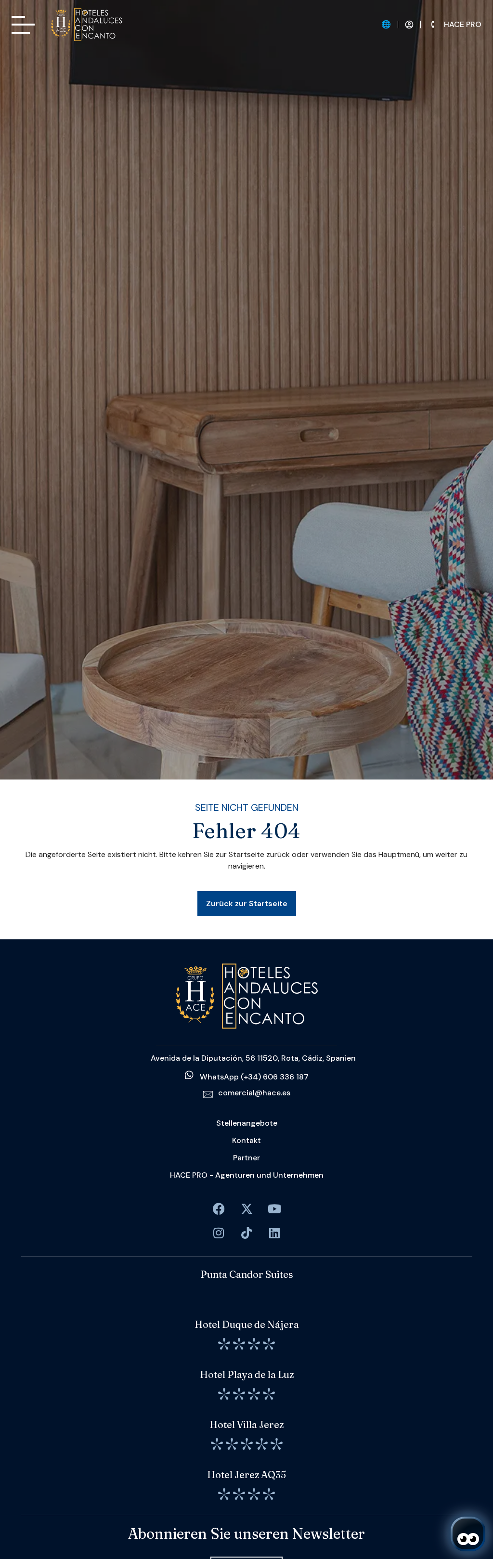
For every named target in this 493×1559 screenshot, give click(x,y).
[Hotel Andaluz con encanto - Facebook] (219, 1208)
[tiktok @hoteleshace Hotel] (246, 1233)
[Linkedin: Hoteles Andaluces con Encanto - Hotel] (274, 1233)
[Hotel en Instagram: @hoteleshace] (219, 1233)
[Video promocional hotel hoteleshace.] (274, 1208)
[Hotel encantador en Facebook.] (246, 1208)
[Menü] (23, 25)
